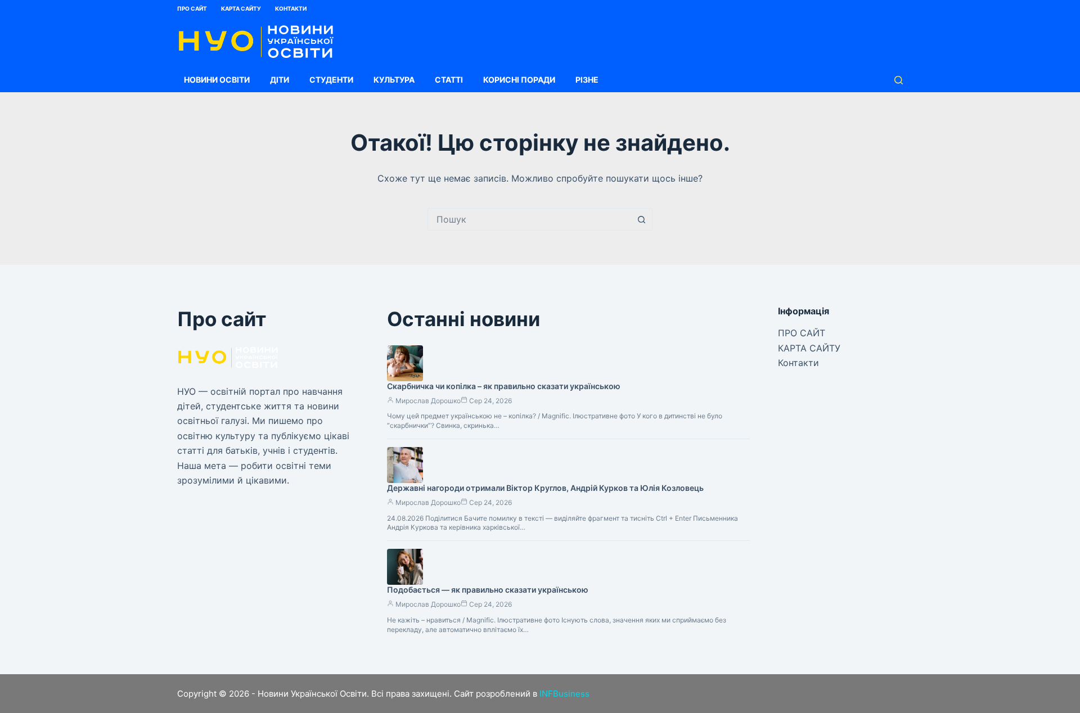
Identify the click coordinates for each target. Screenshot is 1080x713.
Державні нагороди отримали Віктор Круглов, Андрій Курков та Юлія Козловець (545, 488)
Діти (279, 79)
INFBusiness (564, 693)
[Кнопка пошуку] (641, 219)
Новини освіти (217, 79)
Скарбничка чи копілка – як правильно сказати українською (503, 386)
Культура (394, 79)
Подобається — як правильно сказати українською (487, 589)
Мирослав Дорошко (428, 400)
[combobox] (529, 219)
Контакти (291, 8)
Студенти (331, 79)
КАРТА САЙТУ (241, 8)
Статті (449, 79)
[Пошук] (898, 80)
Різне (586, 79)
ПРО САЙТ (192, 8)
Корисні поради (519, 79)
